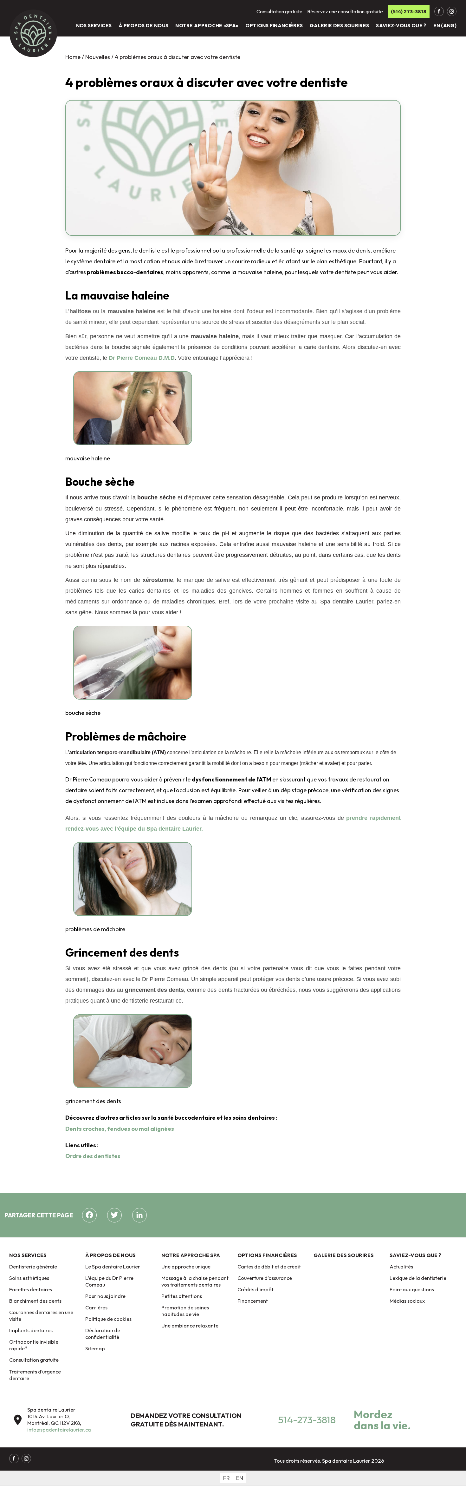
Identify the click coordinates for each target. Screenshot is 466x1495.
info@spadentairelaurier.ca (59, 1429)
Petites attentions (181, 1296)
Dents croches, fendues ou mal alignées (119, 1128)
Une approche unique (185, 1266)
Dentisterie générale (33, 1266)
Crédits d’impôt (255, 1289)
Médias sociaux (407, 1301)
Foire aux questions (412, 1289)
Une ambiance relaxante (189, 1325)
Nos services (94, 26)
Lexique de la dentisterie (418, 1278)
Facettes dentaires (30, 1289)
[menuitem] (226, 1478)
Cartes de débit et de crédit (269, 1266)
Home (73, 57)
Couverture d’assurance (264, 1278)
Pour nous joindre (105, 1296)
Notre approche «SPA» (206, 26)
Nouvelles (98, 57)
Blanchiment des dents (35, 1301)
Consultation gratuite (34, 1360)
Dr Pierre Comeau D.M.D (142, 358)
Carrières (96, 1307)
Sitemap (95, 1348)
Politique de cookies (108, 1319)
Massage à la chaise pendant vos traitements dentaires (195, 1281)
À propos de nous (143, 26)
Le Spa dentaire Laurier (112, 1266)
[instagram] (451, 11)
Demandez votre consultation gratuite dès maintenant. (186, 1419)
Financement (252, 1301)
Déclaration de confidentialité (102, 1333)
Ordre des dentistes (93, 1156)
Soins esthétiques (29, 1278)
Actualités (401, 1266)
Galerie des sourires (339, 26)
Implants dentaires (31, 1330)
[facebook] (439, 11)
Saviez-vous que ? (401, 26)
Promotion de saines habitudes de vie (185, 1310)
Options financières (274, 26)
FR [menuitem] (226, 1478)
